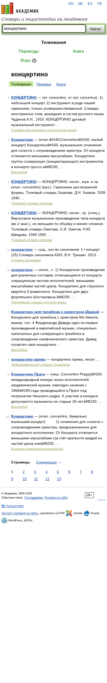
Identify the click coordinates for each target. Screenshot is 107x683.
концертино (22, 249)
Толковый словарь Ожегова (31, 240)
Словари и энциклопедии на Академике (44, 19)
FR (99, 4)
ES (90, 4)
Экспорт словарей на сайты (19, 513)
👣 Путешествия (12, 505)
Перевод (43, 84)
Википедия (19, 172)
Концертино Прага (28, 374)
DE (80, 4)
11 (36, 479)
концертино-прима (28, 359)
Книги (78, 51)
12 (47, 479)
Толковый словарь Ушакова (31, 203)
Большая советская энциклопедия (37, 449)
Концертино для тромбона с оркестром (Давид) (55, 312)
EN (71, 4)
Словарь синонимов (26, 260)
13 (59, 479)
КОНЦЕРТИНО (24, 97)
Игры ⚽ (29, 60)
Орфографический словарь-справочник (40, 365)
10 (25, 479)
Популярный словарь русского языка (38, 302)
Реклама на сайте (56, 497)
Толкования (53, 42)
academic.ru (20, 8)
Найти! (95, 29)
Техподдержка (33, 497)
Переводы (29, 51)
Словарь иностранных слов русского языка (44, 130)
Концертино (22, 139)
